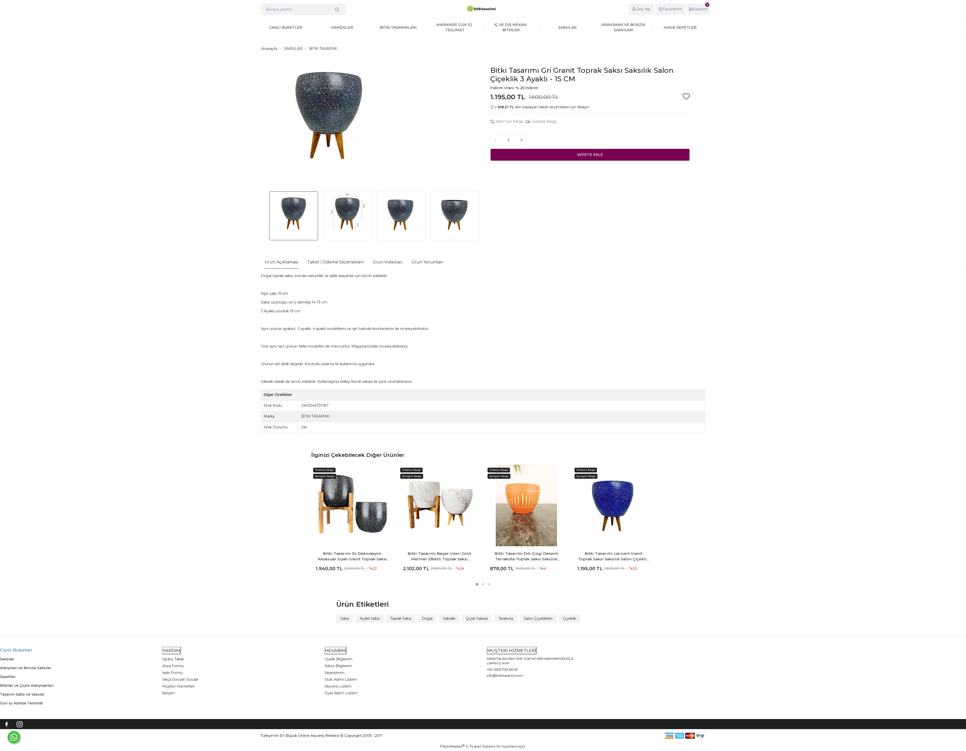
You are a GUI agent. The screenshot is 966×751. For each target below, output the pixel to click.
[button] (477, 584)
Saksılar (7, 659)
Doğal (427, 618)
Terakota (505, 618)
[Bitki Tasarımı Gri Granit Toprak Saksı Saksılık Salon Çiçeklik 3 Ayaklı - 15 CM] (328, 123)
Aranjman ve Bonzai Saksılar (25, 668)
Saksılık (449, 618)
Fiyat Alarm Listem (341, 693)
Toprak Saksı (400, 618)
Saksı (344, 618)
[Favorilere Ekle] (686, 97)
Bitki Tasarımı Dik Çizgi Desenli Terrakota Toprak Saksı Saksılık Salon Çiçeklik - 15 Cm (526, 556)
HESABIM (335, 650)
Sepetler (8, 676)
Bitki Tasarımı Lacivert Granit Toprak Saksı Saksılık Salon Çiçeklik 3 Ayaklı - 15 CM (613, 556)
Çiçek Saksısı (477, 618)
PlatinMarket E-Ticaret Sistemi (467, 746)
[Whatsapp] (14, 737)
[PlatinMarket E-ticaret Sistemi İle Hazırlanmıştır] (647, 735)
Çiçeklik (569, 618)
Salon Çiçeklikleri (538, 618)
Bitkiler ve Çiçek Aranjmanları (27, 685)
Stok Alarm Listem (341, 679)
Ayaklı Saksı (370, 618)
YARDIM (171, 650)
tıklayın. (583, 107)
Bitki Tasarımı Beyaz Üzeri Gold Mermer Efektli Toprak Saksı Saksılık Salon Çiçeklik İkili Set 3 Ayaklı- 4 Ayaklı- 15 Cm (439, 556)
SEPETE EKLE (590, 154)
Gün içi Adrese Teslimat (21, 703)
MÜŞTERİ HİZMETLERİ (511, 650)
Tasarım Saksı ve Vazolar (22, 694)
